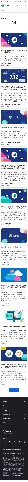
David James (7, 223)
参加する (5, 405)
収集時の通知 (6, 475)
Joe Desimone (8, 341)
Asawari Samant (8, 183)
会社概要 (5, 401)
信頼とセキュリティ (7, 414)
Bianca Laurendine (16, 303)
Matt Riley (6, 262)
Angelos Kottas (16, 104)
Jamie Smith (7, 63)
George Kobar (16, 142)
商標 (4, 449)
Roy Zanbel (7, 303)
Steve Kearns (7, 104)
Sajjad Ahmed (8, 142)
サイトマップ (6, 451)
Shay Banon (7, 382)
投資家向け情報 (6, 418)
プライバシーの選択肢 (14, 475)
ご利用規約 (8, 449)
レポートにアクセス (22, 1)
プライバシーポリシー (16, 449)
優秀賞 (4, 422)
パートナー (5, 410)
